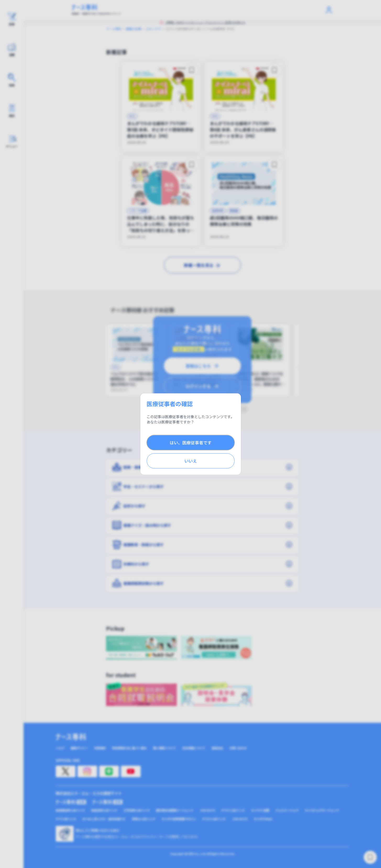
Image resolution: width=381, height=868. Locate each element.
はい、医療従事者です (191, 442)
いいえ (190, 461)
